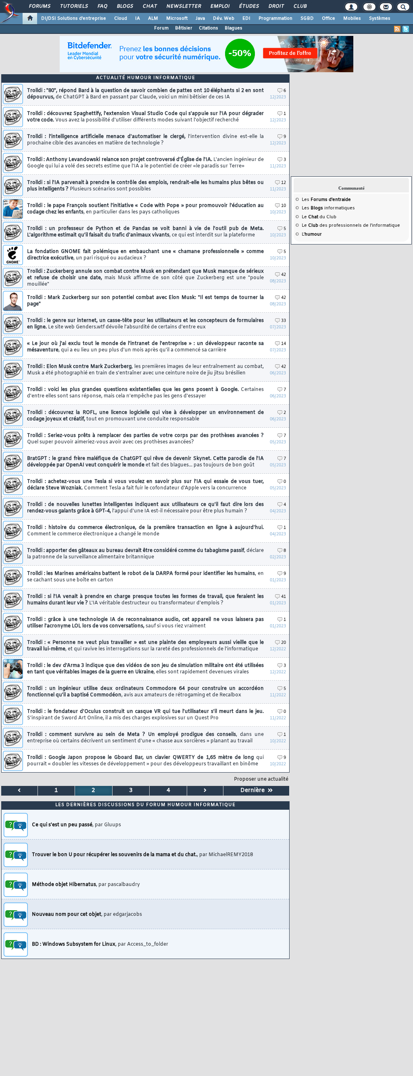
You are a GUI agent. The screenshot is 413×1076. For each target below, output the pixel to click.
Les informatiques (328, 208)
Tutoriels (73, 6)
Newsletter (183, 6)
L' (312, 234)
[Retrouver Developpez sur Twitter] (406, 29)
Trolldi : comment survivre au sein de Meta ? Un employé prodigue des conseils (145, 737)
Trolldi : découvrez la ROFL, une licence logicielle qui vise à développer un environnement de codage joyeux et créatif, (145, 416)
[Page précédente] (19, 791)
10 (283, 206)
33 (283, 321)
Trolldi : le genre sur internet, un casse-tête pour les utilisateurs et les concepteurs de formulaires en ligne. (145, 324)
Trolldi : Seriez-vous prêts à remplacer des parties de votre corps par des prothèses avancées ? (145, 438)
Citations (208, 28)
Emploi (219, 6)
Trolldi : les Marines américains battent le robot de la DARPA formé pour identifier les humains (145, 576)
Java (200, 18)
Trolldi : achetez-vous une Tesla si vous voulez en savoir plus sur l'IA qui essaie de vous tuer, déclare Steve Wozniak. (145, 484)
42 (283, 275)
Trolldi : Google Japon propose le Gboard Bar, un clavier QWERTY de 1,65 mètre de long (145, 760)
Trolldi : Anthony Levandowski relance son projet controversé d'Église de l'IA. (145, 163)
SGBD (307, 18)
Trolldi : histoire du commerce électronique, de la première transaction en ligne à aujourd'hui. (145, 530)
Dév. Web (223, 18)
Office (328, 18)
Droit (275, 6)
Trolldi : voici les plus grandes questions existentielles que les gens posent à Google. (145, 393)
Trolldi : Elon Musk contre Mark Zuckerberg (145, 370)
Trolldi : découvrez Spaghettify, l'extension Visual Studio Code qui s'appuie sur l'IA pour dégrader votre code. (145, 117)
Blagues (233, 28)
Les (326, 200)
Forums (39, 6)
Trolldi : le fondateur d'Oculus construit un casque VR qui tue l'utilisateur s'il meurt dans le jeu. (145, 714)
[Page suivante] (205, 791)
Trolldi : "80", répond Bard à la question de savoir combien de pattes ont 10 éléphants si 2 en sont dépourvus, (145, 94)
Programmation (275, 18)
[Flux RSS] (397, 29)
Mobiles (352, 18)
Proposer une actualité (261, 779)
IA (137, 18)
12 (283, 183)
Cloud (120, 18)
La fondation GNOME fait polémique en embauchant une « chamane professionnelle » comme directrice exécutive (145, 255)
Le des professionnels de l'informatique (351, 225)
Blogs (124, 6)
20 (283, 643)
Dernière (254, 790)
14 (283, 344)
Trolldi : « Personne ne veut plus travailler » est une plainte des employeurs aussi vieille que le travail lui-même (145, 645)
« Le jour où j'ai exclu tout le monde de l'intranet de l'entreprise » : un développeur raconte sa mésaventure (145, 347)
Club (299, 6)
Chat (149, 6)
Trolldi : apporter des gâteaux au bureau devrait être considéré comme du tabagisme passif (145, 553)
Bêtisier (183, 28)
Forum (161, 28)
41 (283, 597)
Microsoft (177, 18)
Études (248, 6)
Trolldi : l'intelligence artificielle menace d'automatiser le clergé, (145, 140)
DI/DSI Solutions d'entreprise (73, 18)
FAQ (102, 6)
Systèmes (379, 18)
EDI (246, 18)
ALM (153, 18)
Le (310, 217)
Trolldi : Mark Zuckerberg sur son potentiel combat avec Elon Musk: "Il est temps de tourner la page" (145, 301)
